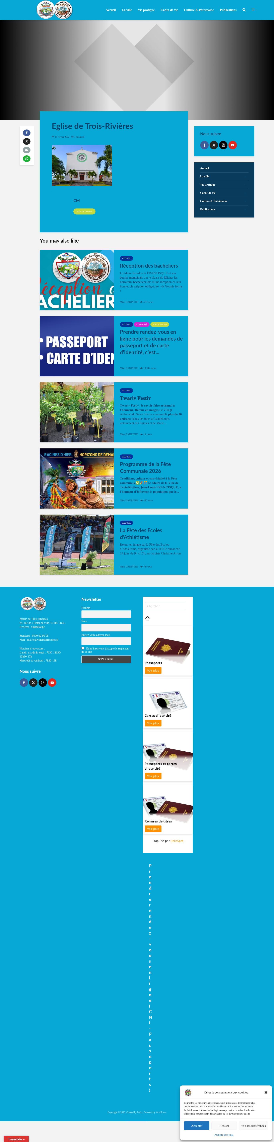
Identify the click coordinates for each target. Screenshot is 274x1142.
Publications (160, 324)
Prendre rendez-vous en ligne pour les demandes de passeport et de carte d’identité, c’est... (151, 342)
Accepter (196, 1125)
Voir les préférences (253, 1125)
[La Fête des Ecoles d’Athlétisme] (77, 545)
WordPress (161, 1112)
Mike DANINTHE (129, 302)
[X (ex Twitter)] (214, 145)
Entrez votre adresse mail (95, 634)
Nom (84, 621)
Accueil (111, 10)
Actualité (141, 324)
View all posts (84, 211)
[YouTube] (232, 145)
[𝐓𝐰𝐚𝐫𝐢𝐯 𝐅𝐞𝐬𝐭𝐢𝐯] (77, 412)
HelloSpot (176, 841)
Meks (140, 1112)
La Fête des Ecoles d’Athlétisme (141, 534)
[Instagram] (223, 145)
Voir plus (153, 670)
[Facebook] (204, 145)
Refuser (224, 1125)
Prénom (85, 607)
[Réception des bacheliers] (77, 280)
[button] (266, 1092)
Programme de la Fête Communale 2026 (145, 468)
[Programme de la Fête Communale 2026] (77, 478)
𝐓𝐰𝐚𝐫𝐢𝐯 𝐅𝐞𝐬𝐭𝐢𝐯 (135, 398)
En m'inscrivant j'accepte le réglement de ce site (105, 650)
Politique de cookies (223, 1134)
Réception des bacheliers (149, 266)
